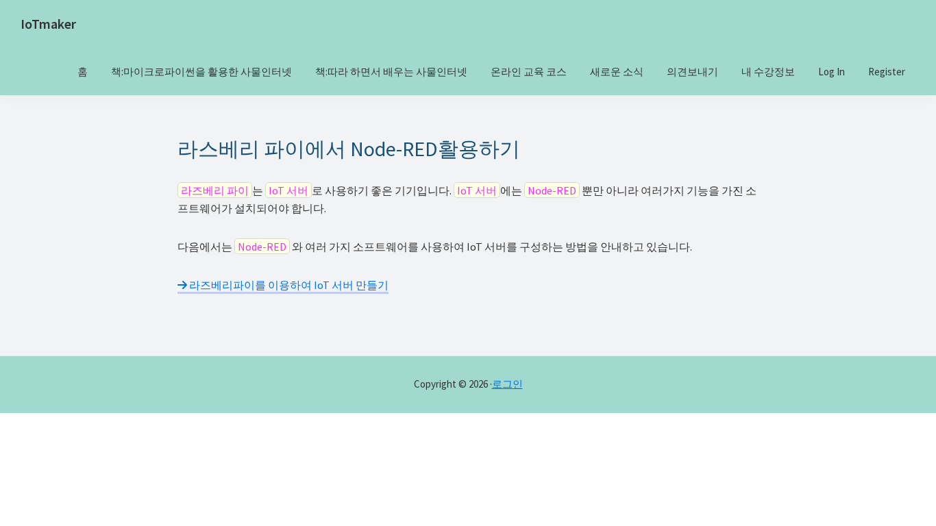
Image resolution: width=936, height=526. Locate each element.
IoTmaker (48, 23)
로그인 (507, 383)
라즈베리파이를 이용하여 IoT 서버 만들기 (288, 285)
